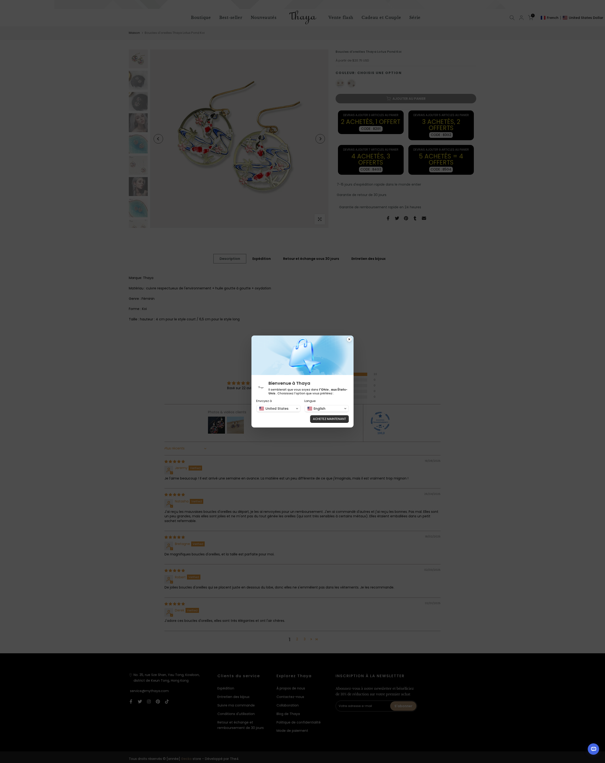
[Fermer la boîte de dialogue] (349, 340)
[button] (278, 408)
